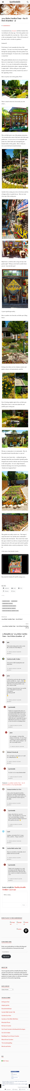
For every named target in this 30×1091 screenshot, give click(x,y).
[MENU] (3, 2)
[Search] (26, 2)
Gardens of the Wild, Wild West (10, 1019)
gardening (14, 601)
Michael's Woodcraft (12, 752)
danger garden (5, 1005)
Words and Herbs (6, 1046)
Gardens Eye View (6, 1015)
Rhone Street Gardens (7, 1039)
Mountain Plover (6, 1022)
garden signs (6, 601)
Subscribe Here (7, 941)
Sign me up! (6, 956)
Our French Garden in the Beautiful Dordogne (13, 1029)
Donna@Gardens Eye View (14, 789)
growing (16, 1077)
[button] (12, 569)
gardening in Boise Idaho (9, 605)
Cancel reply (12, 889)
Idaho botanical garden (9, 608)
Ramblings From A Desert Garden (10, 1036)
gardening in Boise (7, 603)
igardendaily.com (14, 1074)
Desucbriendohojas (7, 1008)
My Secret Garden (6, 1025)
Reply (9, 653)
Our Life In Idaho (6, 1032)
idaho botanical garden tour (10, 610)
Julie (8, 642)
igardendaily (15, 1)
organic (12, 1078)
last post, (14, 31)
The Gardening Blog (7, 1043)
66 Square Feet (5, 1002)
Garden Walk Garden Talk (14, 848)
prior (8, 676)
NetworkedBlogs (14, 1071)
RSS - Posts (6, 1061)
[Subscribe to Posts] (2, 1061)
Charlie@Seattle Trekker (13, 659)
